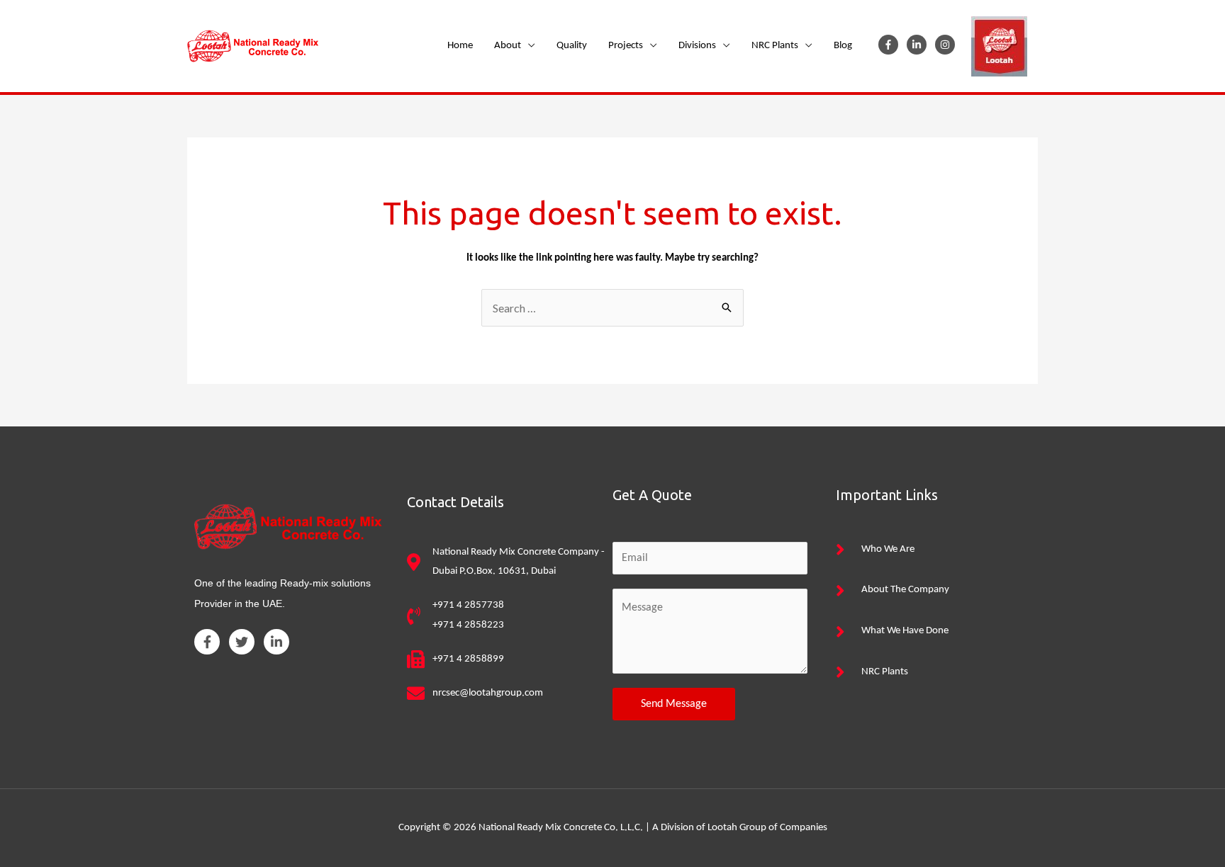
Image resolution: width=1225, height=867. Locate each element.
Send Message (674, 704)
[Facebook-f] (207, 641)
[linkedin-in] (920, 45)
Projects (625, 45)
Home (460, 45)
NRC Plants (774, 45)
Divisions (697, 45)
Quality (571, 45)
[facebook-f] (891, 45)
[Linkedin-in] (276, 641)
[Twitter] (241, 641)
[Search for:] (612, 310)
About (507, 45)
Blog (843, 45)
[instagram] (948, 45)
